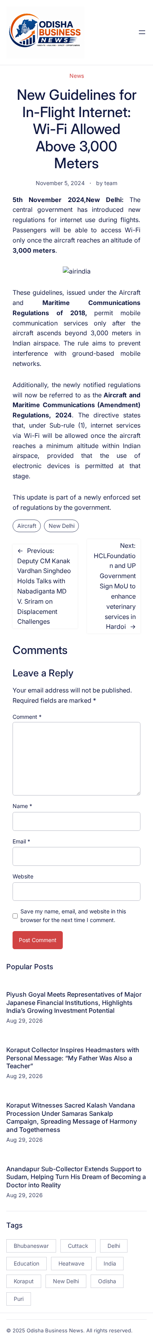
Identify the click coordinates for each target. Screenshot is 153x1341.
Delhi (113, 1245)
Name (22, 806)
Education (26, 1263)
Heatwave (71, 1263)
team (110, 183)
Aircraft (26, 525)
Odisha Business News (55, 1330)
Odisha (107, 1281)
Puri (19, 1298)
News (76, 75)
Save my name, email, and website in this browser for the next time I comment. (73, 915)
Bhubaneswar (31, 1245)
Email (21, 841)
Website (23, 876)
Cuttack (78, 1245)
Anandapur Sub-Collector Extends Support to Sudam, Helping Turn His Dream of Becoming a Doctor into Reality (76, 1177)
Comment (27, 716)
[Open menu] (142, 32)
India (110, 1263)
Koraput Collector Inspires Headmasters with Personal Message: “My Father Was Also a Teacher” (72, 1058)
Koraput (24, 1281)
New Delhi (62, 525)
